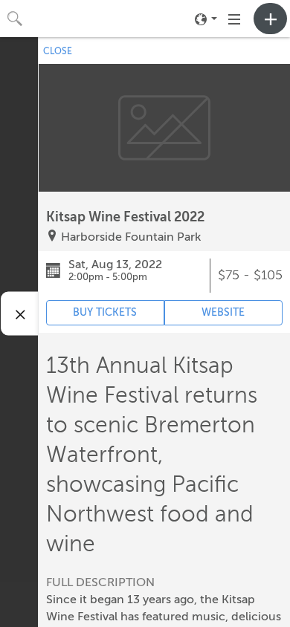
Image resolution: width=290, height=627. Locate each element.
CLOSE (57, 51)
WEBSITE (223, 312)
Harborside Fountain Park (131, 237)
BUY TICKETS (105, 312)
